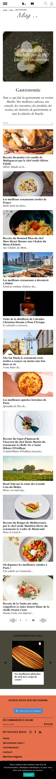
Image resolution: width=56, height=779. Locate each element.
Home (6, 738)
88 (33, 620)
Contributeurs (11, 748)
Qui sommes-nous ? (13, 743)
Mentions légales (12, 757)
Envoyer (48, 724)
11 (26, 620)
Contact (7, 752)
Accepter (29, 775)
